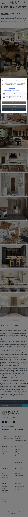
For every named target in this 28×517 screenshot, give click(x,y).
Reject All (14, 102)
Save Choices (14, 109)
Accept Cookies (14, 106)
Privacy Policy (12, 88)
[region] (14, 95)
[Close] (25, 79)
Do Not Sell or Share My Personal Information (11, 90)
